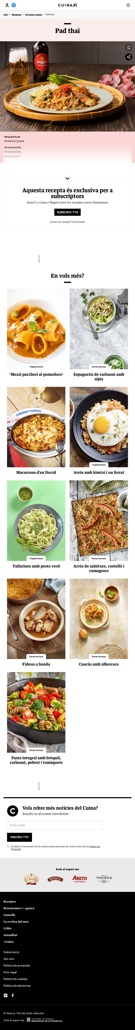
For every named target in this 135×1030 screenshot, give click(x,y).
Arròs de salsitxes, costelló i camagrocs (98, 568)
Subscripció (11, 952)
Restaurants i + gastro (19, 908)
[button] (128, 5)
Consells (9, 915)
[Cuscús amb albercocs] (99, 619)
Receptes (16, 14)
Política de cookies (15, 979)
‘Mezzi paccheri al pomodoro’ (36, 374)
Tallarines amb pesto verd (36, 566)
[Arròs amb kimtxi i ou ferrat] (99, 427)
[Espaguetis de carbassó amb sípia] (99, 329)
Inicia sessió (78, 221)
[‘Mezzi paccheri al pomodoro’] (36, 329)
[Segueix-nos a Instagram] (6, 995)
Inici (6, 14)
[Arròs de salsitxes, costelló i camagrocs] (99, 520)
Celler (8, 928)
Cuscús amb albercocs (99, 664)
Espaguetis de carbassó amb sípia (98, 376)
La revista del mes (16, 921)
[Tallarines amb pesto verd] (36, 520)
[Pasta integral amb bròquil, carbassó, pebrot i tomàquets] (36, 712)
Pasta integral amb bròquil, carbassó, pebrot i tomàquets (36, 760)
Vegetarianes (36, 366)
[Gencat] (45, 1020)
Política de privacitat (17, 965)
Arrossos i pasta (33, 14)
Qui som (9, 958)
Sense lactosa (99, 366)
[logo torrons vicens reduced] (31, 879)
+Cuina (9, 941)
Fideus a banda (36, 664)
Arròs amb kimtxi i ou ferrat (98, 472)
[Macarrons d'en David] (36, 427)
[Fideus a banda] (36, 619)
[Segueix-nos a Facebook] (13, 995)
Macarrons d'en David (36, 472)
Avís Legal (10, 972)
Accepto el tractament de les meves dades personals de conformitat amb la (55, 848)
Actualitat (10, 935)
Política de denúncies (17, 985)
